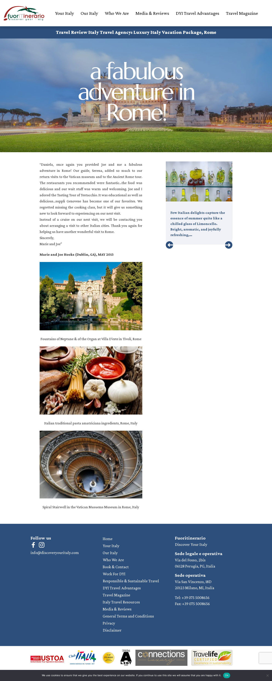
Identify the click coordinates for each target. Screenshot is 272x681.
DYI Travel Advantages (197, 13)
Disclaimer (112, 630)
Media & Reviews (152, 13)
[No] (267, 675)
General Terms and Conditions (128, 616)
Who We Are (117, 13)
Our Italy (89, 13)
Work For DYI (114, 574)
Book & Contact (116, 567)
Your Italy (64, 13)
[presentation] (169, 245)
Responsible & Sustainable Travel (131, 581)
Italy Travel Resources (121, 602)
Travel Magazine (242, 13)
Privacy (109, 623)
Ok (226, 675)
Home (108, 538)
